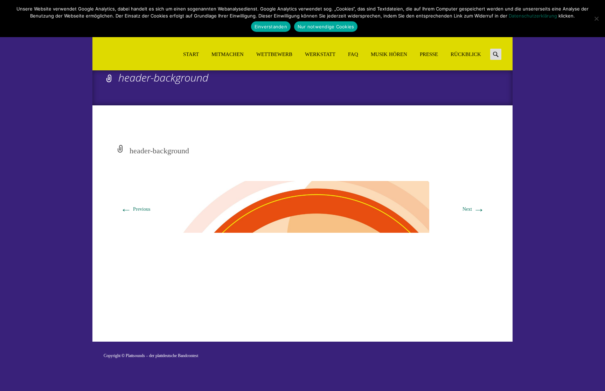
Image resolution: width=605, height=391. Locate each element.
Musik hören (389, 54)
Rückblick (466, 54)
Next (474, 209)
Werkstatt (320, 54)
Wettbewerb (274, 54)
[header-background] (302, 206)
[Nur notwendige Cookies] (596, 18)
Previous (135, 209)
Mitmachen (227, 54)
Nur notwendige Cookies (326, 26)
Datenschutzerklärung (533, 16)
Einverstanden (271, 26)
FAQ (353, 54)
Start (191, 54)
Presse (429, 54)
